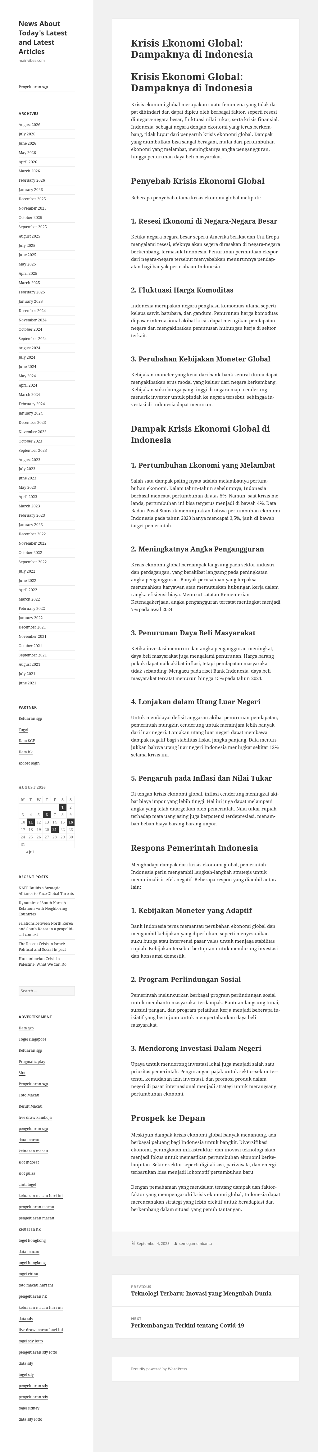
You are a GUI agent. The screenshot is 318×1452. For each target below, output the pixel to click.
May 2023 (27, 487)
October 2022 (30, 552)
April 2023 (28, 496)
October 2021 (30, 645)
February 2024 (32, 403)
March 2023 (29, 506)
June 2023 (27, 478)
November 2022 (33, 543)
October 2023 (30, 441)
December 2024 (32, 310)
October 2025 (30, 217)
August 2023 (29, 459)
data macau (29, 1251)
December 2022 (32, 534)
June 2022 (27, 580)
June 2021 (27, 683)
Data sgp (26, 1028)
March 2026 (29, 171)
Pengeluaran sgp (33, 86)
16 (71, 822)
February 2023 (32, 515)
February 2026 (32, 180)
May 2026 (27, 152)
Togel (23, 729)
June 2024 (27, 366)
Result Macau (31, 1106)
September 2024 (33, 338)
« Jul (30, 852)
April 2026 (28, 162)
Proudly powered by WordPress (159, 1369)
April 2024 (28, 385)
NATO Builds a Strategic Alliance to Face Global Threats (46, 890)
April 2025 (28, 273)
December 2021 (32, 627)
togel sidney (29, 1408)
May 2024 (27, 376)
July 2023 (27, 468)
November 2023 (33, 431)
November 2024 (33, 320)
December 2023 (32, 422)
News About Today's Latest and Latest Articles (43, 37)
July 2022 (27, 571)
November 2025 (33, 208)
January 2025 (31, 301)
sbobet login (29, 763)
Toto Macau (29, 1095)
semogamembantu (195, 1243)
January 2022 (31, 617)
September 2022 (33, 562)
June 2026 (27, 143)
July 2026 (27, 134)
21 (54, 829)
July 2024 (27, 357)
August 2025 (29, 236)
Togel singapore (32, 1039)
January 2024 (31, 413)
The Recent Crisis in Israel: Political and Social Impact (42, 946)
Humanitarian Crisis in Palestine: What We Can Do (42, 961)
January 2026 (31, 189)
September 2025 (33, 226)
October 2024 (30, 329)
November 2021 (33, 636)
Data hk (26, 752)
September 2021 (33, 655)
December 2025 (32, 199)
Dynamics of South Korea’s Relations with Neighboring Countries (43, 908)
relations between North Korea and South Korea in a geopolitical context (46, 929)
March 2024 (29, 394)
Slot (22, 1072)
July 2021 (27, 673)
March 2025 (29, 282)
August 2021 (29, 664)
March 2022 (29, 599)
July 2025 (27, 245)
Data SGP (27, 740)
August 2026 (29, 124)
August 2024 (29, 348)
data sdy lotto (30, 1419)
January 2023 (31, 524)
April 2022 (28, 589)
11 (31, 822)
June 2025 (27, 254)
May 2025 (27, 264)
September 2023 (33, 450)
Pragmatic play (32, 1061)
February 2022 (32, 608)
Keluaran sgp (30, 718)
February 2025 (32, 292)
